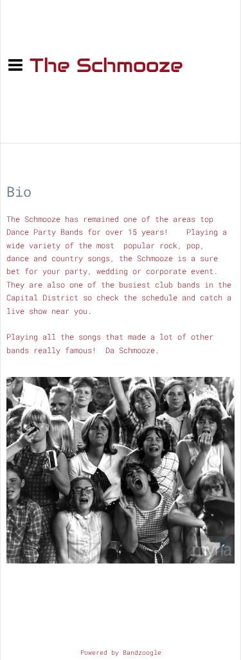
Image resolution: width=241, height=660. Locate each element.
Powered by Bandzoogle (120, 652)
